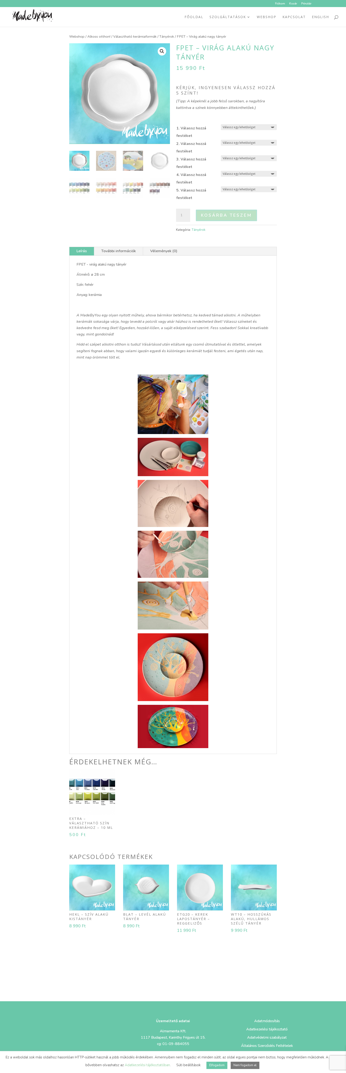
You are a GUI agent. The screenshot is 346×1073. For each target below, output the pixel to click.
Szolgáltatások (227, 17)
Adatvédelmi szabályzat (267, 1037)
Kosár (293, 3)
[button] (162, 51)
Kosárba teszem (226, 215)
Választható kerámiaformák (135, 36)
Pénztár (306, 3)
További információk (118, 251)
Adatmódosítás (267, 1021)
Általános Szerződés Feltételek (267, 1045)
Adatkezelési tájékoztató (267, 1029)
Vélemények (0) (163, 251)
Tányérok (166, 36)
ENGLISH (320, 17)
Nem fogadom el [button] (245, 1065)
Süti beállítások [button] (188, 1065)
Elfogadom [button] (217, 1065)
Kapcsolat (294, 17)
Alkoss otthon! (98, 36)
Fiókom (280, 3)
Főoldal (194, 17)
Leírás (81, 251)
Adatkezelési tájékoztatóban (147, 1065)
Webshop (266, 17)
